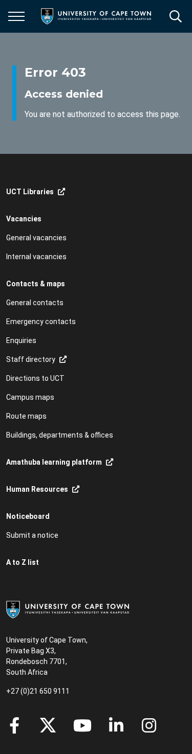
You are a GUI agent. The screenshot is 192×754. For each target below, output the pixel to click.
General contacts (34, 303)
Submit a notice (32, 535)
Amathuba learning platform (54, 462)
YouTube (82, 725)
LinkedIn (116, 725)
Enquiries (21, 340)
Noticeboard (28, 516)
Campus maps (30, 397)
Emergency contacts (41, 321)
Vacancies (23, 219)
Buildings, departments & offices (59, 435)
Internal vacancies (36, 257)
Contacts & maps (35, 284)
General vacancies (36, 238)
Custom (149, 725)
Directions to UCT (35, 378)
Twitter (48, 725)
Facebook (14, 725)
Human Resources (37, 489)
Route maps (26, 416)
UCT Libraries (30, 192)
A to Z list (22, 562)
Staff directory (30, 359)
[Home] (67, 609)
